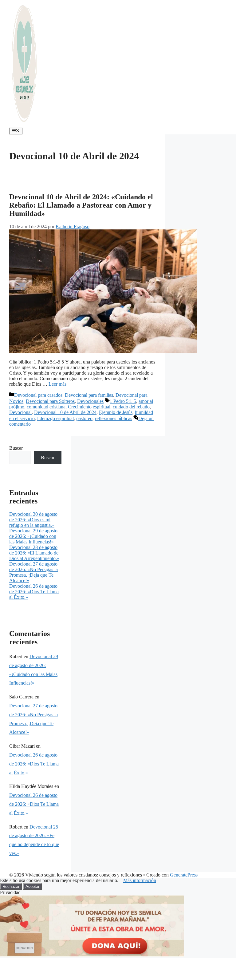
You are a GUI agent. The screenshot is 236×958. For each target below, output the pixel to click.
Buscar (16, 448)
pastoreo (84, 418)
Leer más (57, 384)
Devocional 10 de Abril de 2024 (65, 412)
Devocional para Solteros (50, 401)
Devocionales (90, 401)
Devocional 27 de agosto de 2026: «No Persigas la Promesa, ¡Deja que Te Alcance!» (33, 572)
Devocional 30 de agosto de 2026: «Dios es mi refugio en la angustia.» (33, 519)
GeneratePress (184, 874)
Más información (139, 880)
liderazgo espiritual (55, 418)
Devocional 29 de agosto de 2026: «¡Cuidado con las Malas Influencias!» (33, 536)
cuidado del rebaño (131, 406)
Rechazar (10, 886)
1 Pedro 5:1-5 (123, 401)
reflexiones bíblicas (113, 418)
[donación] (92, 955)
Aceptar (32, 886)
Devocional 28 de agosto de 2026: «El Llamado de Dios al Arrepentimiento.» (34, 553)
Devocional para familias (89, 395)
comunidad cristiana (46, 406)
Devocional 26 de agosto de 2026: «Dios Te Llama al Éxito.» (34, 591)
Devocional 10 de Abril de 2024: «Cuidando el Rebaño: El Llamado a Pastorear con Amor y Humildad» (81, 205)
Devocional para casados (38, 395)
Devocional (20, 412)
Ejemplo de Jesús (115, 412)
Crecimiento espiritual (89, 406)
